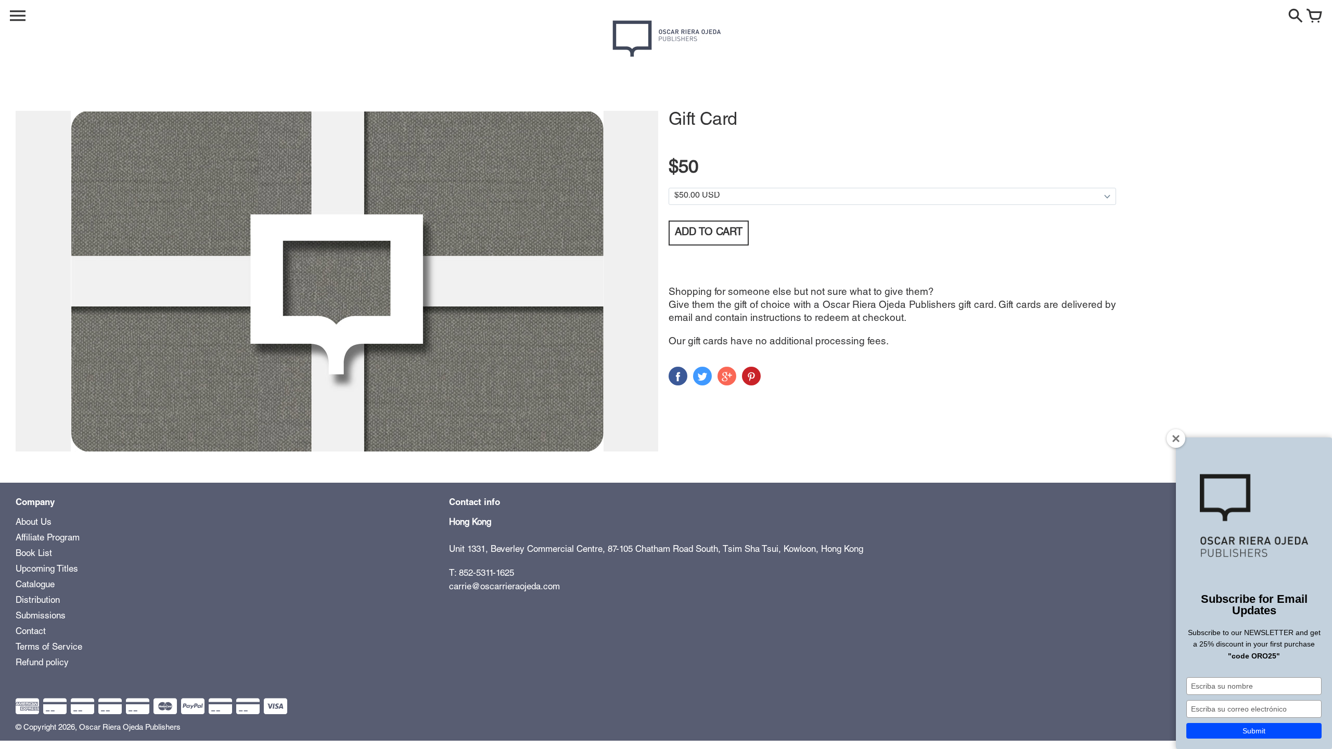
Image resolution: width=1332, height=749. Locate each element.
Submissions (41, 616)
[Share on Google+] (727, 376)
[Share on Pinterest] (751, 376)
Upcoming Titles (47, 569)
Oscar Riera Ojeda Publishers (130, 728)
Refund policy (42, 663)
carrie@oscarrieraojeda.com (504, 587)
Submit (1254, 731)
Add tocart (708, 233)
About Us (34, 523)
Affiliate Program (48, 538)
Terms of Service (49, 647)
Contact (31, 632)
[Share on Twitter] (702, 376)
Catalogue (35, 585)
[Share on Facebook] (678, 376)
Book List (34, 554)
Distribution (38, 601)
